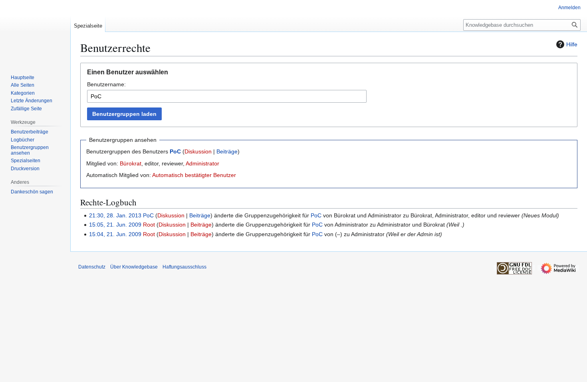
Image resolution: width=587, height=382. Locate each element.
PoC (175, 151)
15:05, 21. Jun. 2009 (115, 224)
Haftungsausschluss (184, 267)
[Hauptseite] (35, 32)
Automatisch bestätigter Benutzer (194, 175)
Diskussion (198, 151)
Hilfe (571, 44)
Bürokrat (130, 163)
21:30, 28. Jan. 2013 (115, 215)
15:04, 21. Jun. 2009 (115, 234)
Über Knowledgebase (134, 267)
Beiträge (227, 151)
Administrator (202, 163)
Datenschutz (91, 267)
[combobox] (227, 96)
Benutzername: (106, 84)
